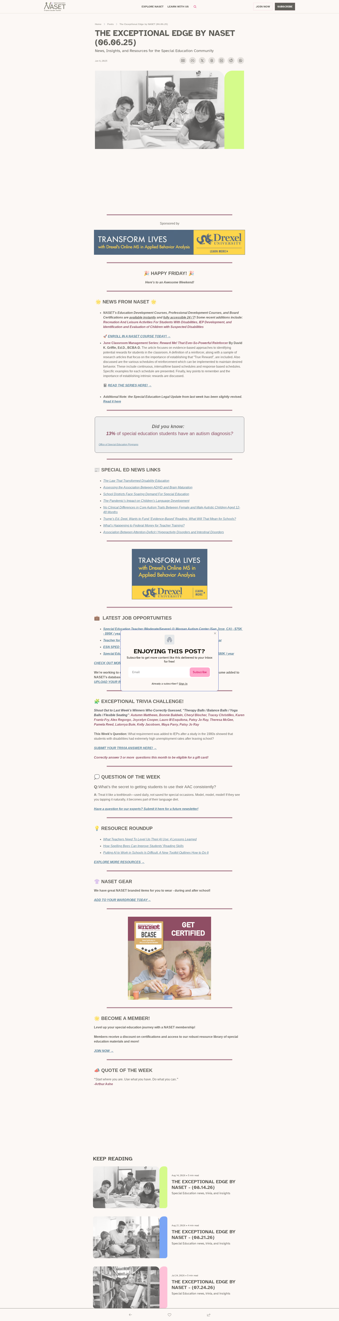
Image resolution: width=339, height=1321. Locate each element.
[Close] (215, 633)
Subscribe (200, 672)
